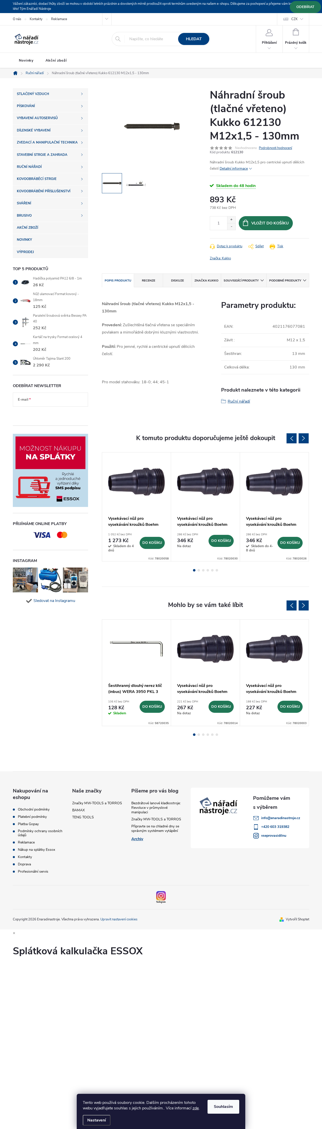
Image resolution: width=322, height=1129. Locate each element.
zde (195, 1108)
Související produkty (241, 280)
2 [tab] (198, 570)
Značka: (220, 258)
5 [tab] (212, 570)
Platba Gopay (28, 824)
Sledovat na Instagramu (54, 600)
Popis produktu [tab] (118, 280)
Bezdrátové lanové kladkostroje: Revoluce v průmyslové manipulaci (156, 808)
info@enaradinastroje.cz (280, 818)
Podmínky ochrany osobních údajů (40, 833)
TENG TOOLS (83, 817)
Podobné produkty (285, 280)
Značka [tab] (206, 280)
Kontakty (36, 19)
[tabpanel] (136, 506)
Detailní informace (234, 168)
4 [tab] (208, 570)
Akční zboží (56, 60)
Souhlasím (223, 1106)
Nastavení (96, 1120)
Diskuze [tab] (177, 280)
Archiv (137, 839)
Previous (292, 438)
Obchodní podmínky (34, 810)
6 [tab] (217, 570)
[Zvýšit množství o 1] (231, 219)
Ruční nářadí (239, 401)
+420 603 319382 (275, 826)
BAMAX (78, 810)
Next (304, 438)
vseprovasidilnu (273, 835)
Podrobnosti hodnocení (275, 148)
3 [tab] (203, 570)
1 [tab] (194, 570)
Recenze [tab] (148, 280)
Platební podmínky (32, 817)
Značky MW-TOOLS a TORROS (97, 803)
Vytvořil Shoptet (297, 919)
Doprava (24, 864)
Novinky (26, 60)
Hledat (194, 39)
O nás (17, 19)
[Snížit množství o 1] (231, 226)
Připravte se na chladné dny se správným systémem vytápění (155, 828)
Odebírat (305, 7)
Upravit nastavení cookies (118, 919)
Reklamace (59, 19)
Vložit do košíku (270, 223)
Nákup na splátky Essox (36, 850)
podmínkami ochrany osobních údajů (46, 414)
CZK (294, 19)
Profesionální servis (33, 872)
